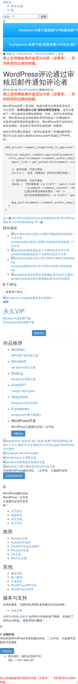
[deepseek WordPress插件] (21, 453)
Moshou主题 (19, 558)
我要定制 (18, 433)
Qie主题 (16, 554)
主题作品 (16, 581)
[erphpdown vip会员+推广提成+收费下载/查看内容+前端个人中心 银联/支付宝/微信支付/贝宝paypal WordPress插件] (39, 444)
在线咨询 (16, 610)
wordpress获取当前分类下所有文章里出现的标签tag (41, 268)
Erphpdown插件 (21, 542)
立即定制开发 (14, 476)
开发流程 (16, 519)
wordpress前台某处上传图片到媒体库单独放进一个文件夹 (43, 244)
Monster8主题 (20, 550)
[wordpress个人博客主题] (19, 457)
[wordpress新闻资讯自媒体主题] (24, 461)
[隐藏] (1, 626)
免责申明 (16, 515)
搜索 (43, 16)
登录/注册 (17, 6)
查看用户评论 (14, 292)
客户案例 (16, 577)
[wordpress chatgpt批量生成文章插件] (27, 297)
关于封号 (16, 523)
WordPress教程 (45, 54)
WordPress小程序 (22, 589)
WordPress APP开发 (24, 585)
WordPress (25, 54)
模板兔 (7, 2)
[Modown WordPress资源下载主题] (29, 466)
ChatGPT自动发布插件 (25, 546)
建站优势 (16, 573)
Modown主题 (19, 538)
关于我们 (16, 511)
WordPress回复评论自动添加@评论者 (36, 218)
